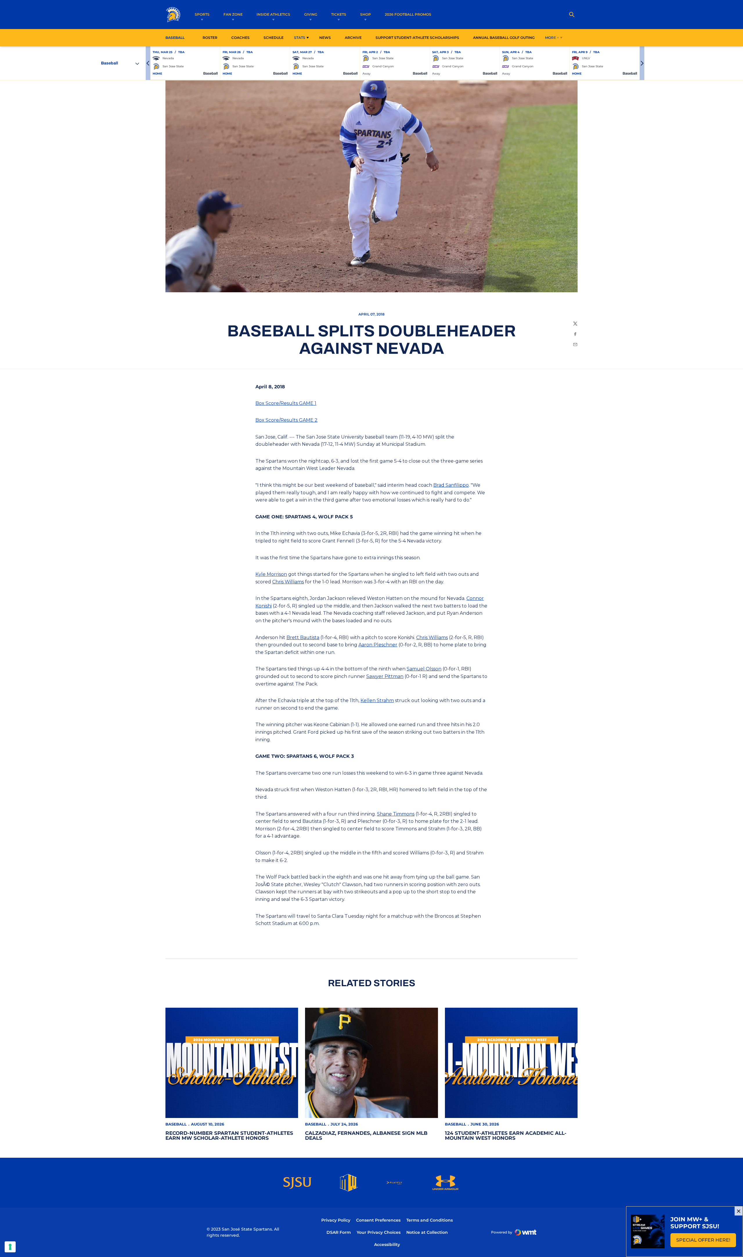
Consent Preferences (378, 1220)
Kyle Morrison (271, 574)
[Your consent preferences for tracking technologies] (10, 1246)
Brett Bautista (302, 637)
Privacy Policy (335, 1220)
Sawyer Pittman (384, 676)
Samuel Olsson (424, 669)
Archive (353, 37)
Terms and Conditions (429, 1220)
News (325, 37)
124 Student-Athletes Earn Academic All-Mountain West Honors (506, 1135)
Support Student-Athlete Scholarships (417, 37)
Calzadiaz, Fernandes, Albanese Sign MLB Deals (366, 1135)
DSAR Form (339, 1232)
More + (552, 37)
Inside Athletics (273, 14)
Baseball (176, 1124)
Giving (310, 14)
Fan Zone (233, 14)
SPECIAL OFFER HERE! (706, 1241)
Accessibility (387, 1244)
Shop (365, 14)
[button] (148, 63)
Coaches (240, 37)
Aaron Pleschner (377, 645)
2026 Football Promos (408, 14)
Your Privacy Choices (379, 1232)
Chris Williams (288, 582)
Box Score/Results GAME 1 (285, 403)
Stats (299, 37)
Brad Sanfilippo (451, 485)
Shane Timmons (395, 814)
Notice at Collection (427, 1232)
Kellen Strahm (377, 700)
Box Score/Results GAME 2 (286, 420)
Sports (202, 14)
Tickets (338, 14)
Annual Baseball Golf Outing (504, 37)
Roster (210, 37)
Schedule (274, 37)
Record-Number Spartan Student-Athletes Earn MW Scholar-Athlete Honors (229, 1135)
